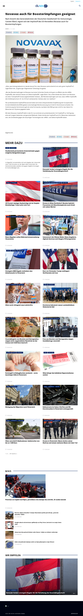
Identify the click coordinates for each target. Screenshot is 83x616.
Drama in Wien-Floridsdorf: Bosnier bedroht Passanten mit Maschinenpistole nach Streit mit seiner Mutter (59, 205)
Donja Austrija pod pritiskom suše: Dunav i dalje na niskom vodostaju (36, 532)
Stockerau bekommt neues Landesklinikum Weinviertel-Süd (58, 306)
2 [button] (74, 593)
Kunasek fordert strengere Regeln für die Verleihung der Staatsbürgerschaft (58, 170)
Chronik (46, 182)
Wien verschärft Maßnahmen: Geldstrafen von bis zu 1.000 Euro (22, 442)
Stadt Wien (64, 182)
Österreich (13, 148)
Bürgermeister (47, 216)
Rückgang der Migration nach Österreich (20, 407)
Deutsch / (78, 1)
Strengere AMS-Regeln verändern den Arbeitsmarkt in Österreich (18, 272)
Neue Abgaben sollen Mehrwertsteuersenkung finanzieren (22, 238)
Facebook (9, 32)
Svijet (14, 476)
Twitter (16, 32)
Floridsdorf (53, 182)
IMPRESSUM (74, 613)
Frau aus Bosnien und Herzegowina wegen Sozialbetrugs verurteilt (58, 340)
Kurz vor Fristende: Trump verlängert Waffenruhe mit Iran (56, 272)
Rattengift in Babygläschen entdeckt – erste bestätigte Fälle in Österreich (21, 374)
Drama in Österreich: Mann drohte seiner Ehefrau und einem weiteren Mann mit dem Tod (60, 442)
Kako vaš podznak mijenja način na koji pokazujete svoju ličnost (34, 542)
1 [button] (72, 593)
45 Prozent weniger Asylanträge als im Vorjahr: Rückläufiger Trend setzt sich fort (22, 204)
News (7, 29)
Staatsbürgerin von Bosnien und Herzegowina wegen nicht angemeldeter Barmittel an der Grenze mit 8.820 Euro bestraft (22, 341)
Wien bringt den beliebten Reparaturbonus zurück (58, 374)
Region (13, 318)
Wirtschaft (20, 216)
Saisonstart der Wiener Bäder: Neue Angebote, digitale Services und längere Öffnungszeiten (59, 238)
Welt (50, 250)
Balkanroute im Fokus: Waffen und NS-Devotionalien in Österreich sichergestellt (58, 408)
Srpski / (72, 1)
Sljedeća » (14, 453)
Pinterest (31, 32)
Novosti (9, 476)
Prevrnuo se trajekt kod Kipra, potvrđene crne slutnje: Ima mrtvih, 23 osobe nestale (35, 500)
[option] (41, 576)
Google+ (23, 32)
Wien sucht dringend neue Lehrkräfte (19, 305)
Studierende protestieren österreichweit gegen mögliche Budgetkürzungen (22, 152)
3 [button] (75, 593)
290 (10, 453)
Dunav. (23, 613)
